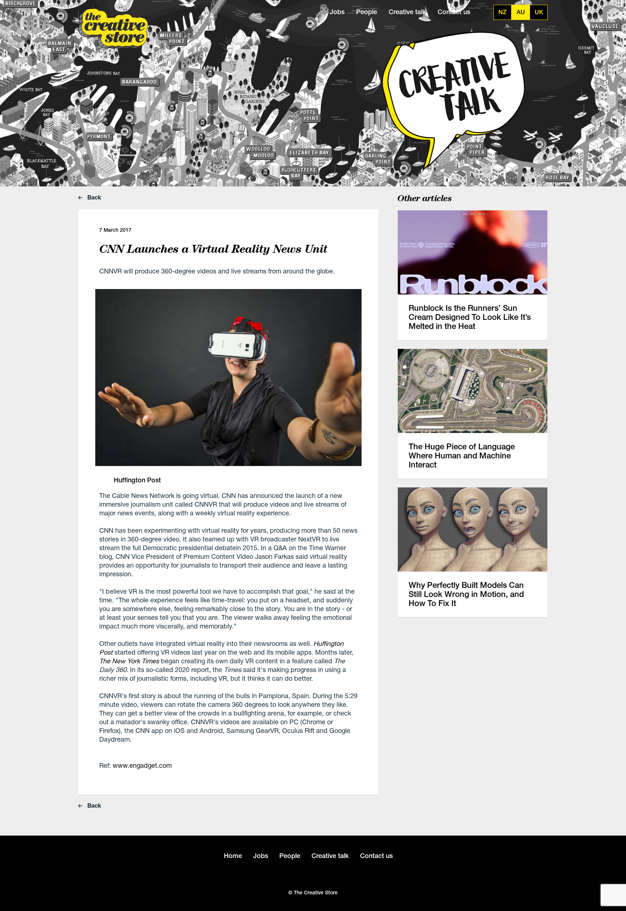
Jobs (337, 12)
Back (93, 197)
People (366, 12)
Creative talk (407, 12)
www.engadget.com (142, 765)
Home (233, 856)
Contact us (454, 12)
